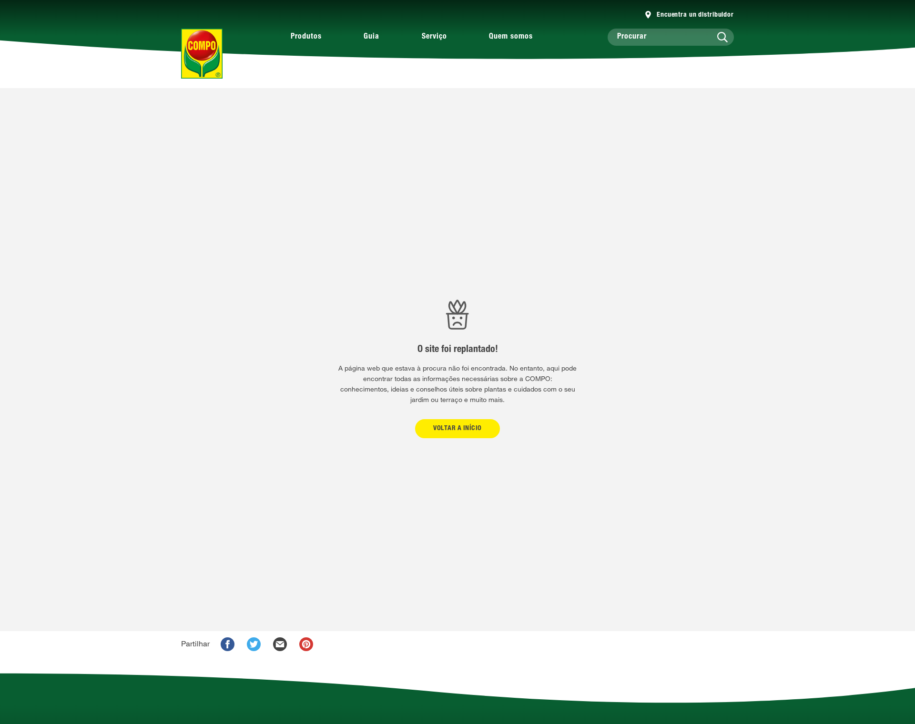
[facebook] (227, 644)
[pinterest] (306, 644)
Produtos (306, 37)
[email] (280, 644)
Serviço (434, 37)
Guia (371, 37)
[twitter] (253, 644)
